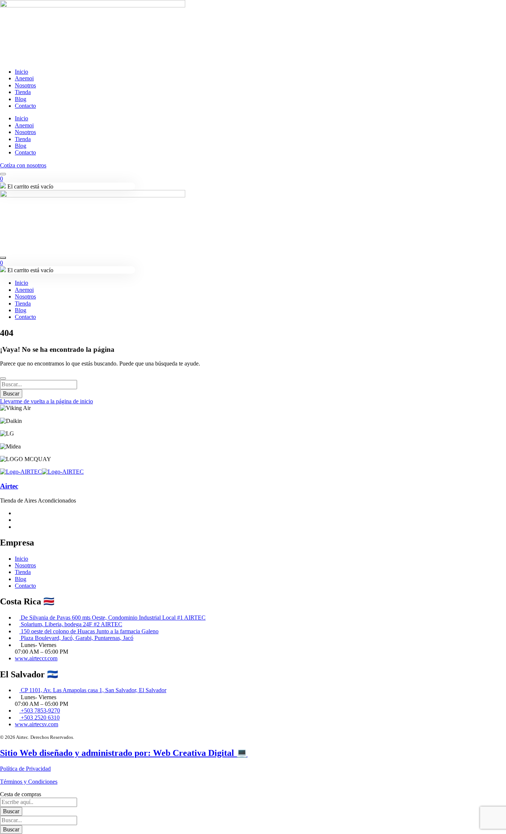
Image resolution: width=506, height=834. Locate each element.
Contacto (25, 106)
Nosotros (25, 85)
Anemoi (24, 78)
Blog (20, 99)
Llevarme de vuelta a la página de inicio (46, 401)
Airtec (9, 486)
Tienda (23, 92)
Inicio (21, 72)
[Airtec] (21, 471)
